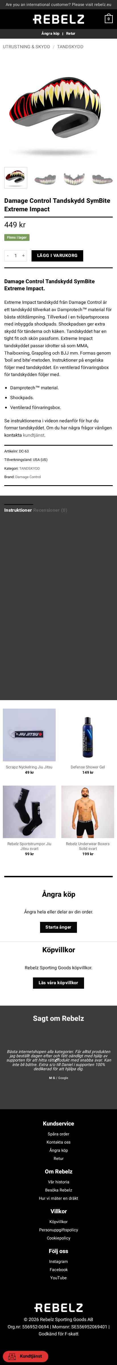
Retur (59, 1159)
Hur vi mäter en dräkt (58, 1198)
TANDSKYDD (70, 46)
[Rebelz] (58, 19)
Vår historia (58, 1182)
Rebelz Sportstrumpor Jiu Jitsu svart (29, 847)
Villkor (59, 1211)
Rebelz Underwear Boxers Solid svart (88, 847)
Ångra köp (58, 1150)
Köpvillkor (58, 1222)
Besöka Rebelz (58, 1190)
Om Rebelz (58, 1172)
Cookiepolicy (58, 1238)
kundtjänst (33, 435)
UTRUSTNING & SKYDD (26, 46)
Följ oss (58, 1251)
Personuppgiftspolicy (58, 1230)
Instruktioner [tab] (18, 510)
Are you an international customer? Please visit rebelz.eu (58, 5)
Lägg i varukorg (57, 255)
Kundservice (58, 1124)
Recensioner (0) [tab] (50, 510)
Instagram (58, 1262)
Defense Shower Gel (88, 767)
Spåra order (58, 1134)
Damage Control (28, 477)
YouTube (58, 1278)
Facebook (59, 1270)
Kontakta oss (58, 1142)
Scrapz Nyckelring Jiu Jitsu (29, 767)
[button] (7, 19)
